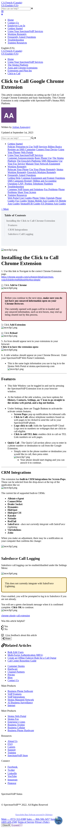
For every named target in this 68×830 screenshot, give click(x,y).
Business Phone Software (20, 691)
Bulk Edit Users (16, 652)
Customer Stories (16, 666)
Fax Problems (51, 189)
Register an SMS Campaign (21, 149)
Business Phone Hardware (21, 730)
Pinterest (12, 783)
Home (11, 20)
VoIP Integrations (16, 696)
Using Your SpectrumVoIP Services (25, 31)
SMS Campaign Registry (20, 180)
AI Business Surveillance (20, 702)
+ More (5, 209)
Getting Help (14, 178)
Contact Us (13, 22)
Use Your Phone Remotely (42, 169)
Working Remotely (17, 34)
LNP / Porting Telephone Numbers (35, 183)
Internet (11, 705)
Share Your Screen (27, 192)
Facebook (13, 767)
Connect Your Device (47, 149)
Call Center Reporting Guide (22, 660)
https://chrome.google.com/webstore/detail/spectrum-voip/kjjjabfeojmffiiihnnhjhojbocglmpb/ (27, 278)
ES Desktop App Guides (53, 203)
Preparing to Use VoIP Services (31, 146)
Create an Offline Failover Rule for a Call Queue (32, 658)
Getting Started (15, 28)
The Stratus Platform (18, 65)
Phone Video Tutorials (43, 198)
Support (11, 749)
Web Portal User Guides (20, 198)
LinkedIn (12, 773)
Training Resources (17, 42)
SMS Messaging (49, 161)
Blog (10, 677)
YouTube (12, 776)
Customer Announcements (21, 158)
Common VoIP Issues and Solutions (25, 189)
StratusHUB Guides (30, 203)
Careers (11, 747)
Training (12, 752)
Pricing (11, 674)
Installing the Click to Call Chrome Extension (30, 220)
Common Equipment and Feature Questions (43, 178)
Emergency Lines (16, 722)
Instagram (12, 779)
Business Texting (16, 724)
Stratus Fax (13, 719)
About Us (12, 741)
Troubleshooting (16, 39)
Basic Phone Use (43, 158)
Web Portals (27, 152)
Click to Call (14, 73)
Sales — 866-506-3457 (38, 819)
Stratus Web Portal (17, 716)
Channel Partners (16, 671)
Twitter (11, 770)
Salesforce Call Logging (20, 234)
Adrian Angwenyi (21, 127)
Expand (16, 825)
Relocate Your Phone (18, 169)
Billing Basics (55, 146)
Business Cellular (16, 727)
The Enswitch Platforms (29, 161)
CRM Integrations (18, 229)
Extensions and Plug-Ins (20, 70)
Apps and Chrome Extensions (22, 67)
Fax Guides (21, 200)
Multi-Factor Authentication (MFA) (25, 655)
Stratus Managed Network (21, 699)
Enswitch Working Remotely (41, 172)
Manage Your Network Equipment (43, 163)
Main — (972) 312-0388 (13, 819)
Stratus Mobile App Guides (41, 200)
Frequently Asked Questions (22, 37)
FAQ (10, 744)
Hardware (13, 669)
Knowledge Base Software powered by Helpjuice (34, 815)
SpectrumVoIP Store (18, 755)
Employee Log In (16, 25)
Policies (11, 146)
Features (12, 225)
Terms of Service (26, 822)
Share (7, 638)
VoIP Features (15, 694)
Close (5, 825)
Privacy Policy (42, 822)
